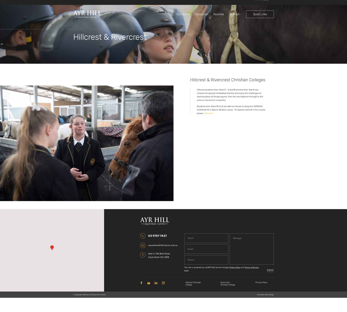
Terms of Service (252, 267)
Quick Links (260, 14)
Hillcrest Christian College (193, 283)
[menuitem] (183, 14)
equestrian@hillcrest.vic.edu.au (159, 245)
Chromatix (260, 295)
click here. (208, 113)
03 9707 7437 (157, 235)
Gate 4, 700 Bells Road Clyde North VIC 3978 (159, 255)
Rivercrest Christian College (228, 283)
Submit (270, 270)
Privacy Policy (235, 267)
